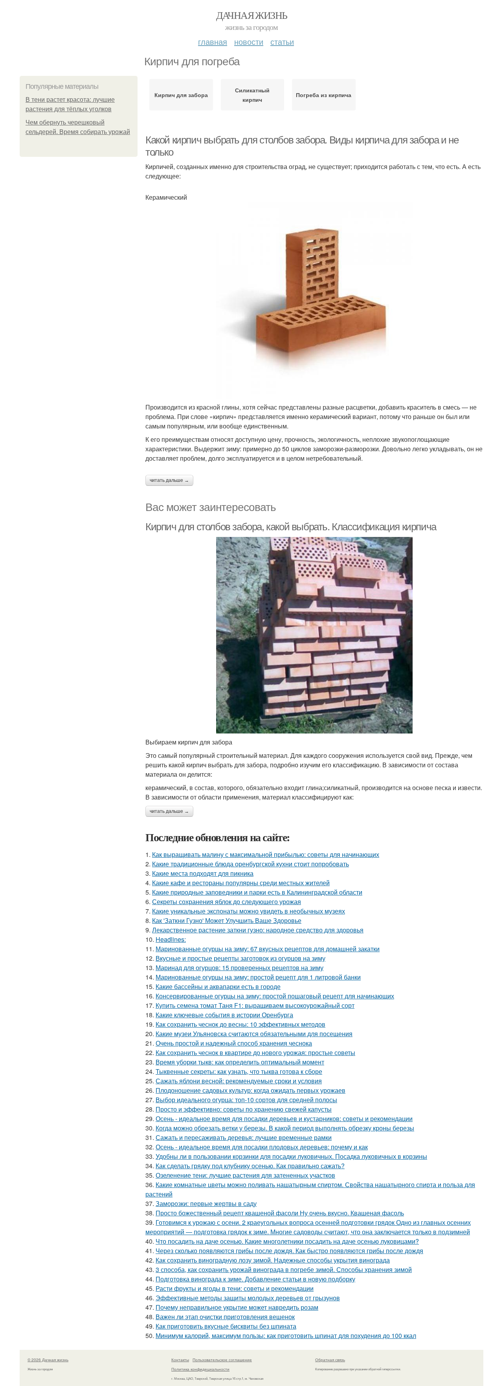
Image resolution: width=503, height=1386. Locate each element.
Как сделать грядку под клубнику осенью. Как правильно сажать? (250, 1165)
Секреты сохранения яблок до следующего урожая (226, 901)
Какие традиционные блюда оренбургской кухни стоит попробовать (250, 863)
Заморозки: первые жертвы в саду (206, 1203)
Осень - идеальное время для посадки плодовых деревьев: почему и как (262, 1146)
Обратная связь (330, 1359)
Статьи (282, 41)
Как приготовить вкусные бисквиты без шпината (226, 1326)
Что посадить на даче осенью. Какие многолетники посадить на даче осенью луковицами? (287, 1241)
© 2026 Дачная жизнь (48, 1359)
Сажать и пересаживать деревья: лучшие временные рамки (244, 1137)
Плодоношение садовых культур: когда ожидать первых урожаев (250, 1090)
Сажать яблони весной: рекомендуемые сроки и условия (239, 1080)
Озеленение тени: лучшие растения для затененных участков (245, 1175)
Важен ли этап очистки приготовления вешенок (225, 1316)
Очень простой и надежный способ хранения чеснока (234, 1043)
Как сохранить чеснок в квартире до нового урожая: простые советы (255, 1052)
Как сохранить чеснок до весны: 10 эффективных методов (240, 1024)
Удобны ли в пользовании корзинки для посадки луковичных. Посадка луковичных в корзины (291, 1156)
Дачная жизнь (251, 15)
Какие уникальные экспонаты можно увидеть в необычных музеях (248, 910)
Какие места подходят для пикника (202, 873)
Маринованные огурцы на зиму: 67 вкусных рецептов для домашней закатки (268, 948)
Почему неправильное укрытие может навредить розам (237, 1307)
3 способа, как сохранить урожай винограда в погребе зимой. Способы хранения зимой (284, 1269)
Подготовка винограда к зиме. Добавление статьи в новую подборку (255, 1278)
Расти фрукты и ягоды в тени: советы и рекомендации (235, 1288)
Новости (248, 41)
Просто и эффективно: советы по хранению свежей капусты (244, 1109)
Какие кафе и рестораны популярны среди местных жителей (241, 882)
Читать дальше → (169, 480)
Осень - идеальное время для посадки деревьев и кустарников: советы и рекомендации (284, 1118)
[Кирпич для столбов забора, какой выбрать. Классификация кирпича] (314, 635)
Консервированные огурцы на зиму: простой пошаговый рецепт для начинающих (275, 995)
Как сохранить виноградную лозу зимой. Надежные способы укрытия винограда (273, 1260)
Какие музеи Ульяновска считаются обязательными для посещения (254, 1033)
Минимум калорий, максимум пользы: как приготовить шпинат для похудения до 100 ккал (286, 1335)
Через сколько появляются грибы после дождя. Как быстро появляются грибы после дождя (289, 1250)
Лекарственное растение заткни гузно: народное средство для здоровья (257, 929)
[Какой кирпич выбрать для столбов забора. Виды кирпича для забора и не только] (314, 300)
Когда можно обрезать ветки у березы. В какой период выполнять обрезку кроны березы (285, 1127)
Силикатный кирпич (252, 94)
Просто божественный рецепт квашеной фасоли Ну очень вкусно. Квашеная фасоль (280, 1212)
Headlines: (171, 939)
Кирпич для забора (181, 95)
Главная (212, 41)
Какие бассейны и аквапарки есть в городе (218, 986)
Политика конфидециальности (200, 1369)
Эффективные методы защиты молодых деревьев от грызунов (248, 1297)
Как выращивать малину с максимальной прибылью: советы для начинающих (265, 854)
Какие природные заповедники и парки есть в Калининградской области (257, 892)
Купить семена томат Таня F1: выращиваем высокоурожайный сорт (255, 1005)
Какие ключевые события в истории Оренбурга (224, 1014)
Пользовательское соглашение (222, 1359)
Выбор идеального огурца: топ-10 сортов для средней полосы (246, 1099)
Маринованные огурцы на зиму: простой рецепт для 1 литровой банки (258, 977)
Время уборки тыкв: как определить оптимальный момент (240, 1061)
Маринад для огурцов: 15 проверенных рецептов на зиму (239, 967)
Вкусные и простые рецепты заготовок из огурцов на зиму (240, 958)
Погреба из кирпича (323, 95)
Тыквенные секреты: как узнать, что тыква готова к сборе (239, 1071)
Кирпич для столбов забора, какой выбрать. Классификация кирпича (290, 527)
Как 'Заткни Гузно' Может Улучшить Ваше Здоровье (226, 920)
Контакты (180, 1359)
